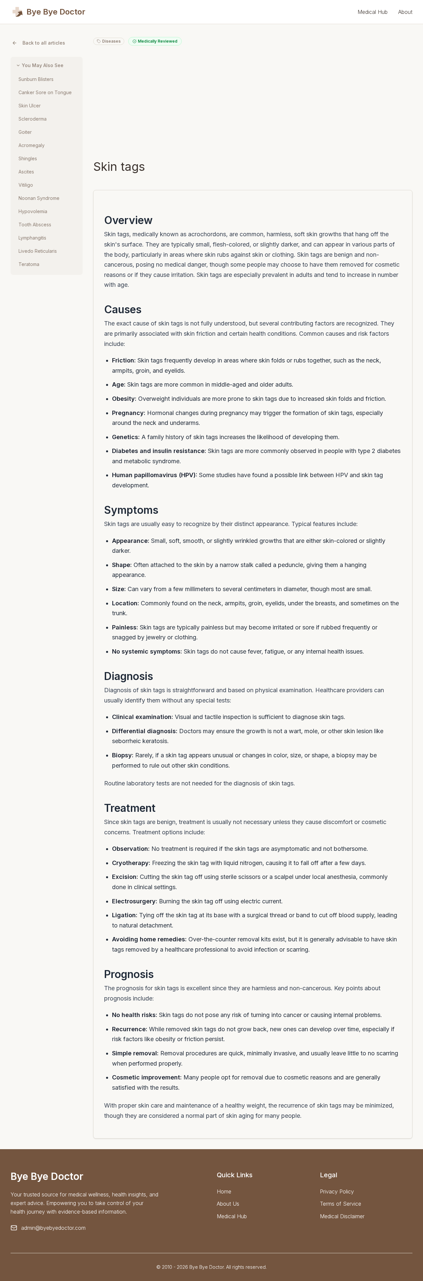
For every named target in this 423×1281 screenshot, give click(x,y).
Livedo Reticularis (38, 251)
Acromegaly (32, 145)
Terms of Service (340, 1203)
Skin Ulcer (30, 105)
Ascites (26, 171)
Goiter (25, 132)
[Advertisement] (252, 102)
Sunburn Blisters (36, 79)
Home (224, 1191)
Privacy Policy (337, 1191)
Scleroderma (33, 119)
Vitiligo (26, 185)
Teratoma (29, 264)
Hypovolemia (33, 211)
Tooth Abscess (35, 224)
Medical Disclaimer (342, 1216)
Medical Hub (373, 12)
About (405, 12)
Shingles (28, 158)
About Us (228, 1203)
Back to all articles (43, 43)
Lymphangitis (32, 238)
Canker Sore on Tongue (45, 92)
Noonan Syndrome (39, 198)
